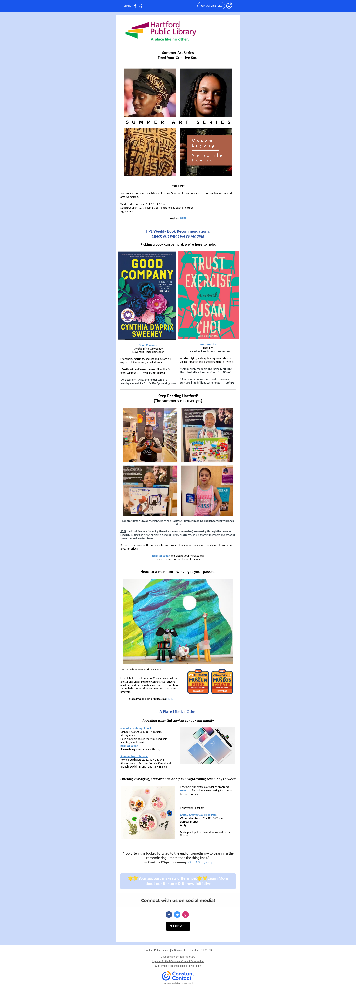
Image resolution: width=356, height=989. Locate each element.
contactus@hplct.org (175, 965)
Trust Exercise (208, 344)
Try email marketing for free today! (178, 983)
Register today (161, 555)
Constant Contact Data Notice (187, 961)
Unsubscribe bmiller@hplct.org (178, 956)
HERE (183, 218)
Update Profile (160, 961)
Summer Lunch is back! (134, 756)
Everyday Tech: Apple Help (136, 728)
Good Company (148, 345)
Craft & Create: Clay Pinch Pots (198, 815)
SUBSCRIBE (178, 926)
